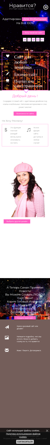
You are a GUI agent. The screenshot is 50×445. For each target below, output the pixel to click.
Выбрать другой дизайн (16, 221)
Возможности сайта (25, 114)
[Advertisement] (25, 253)
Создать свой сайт (25, 318)
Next (3, 139)
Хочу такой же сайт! (33, 33)
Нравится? (22, 6)
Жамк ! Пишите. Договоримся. (29, 350)
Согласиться (25, 442)
